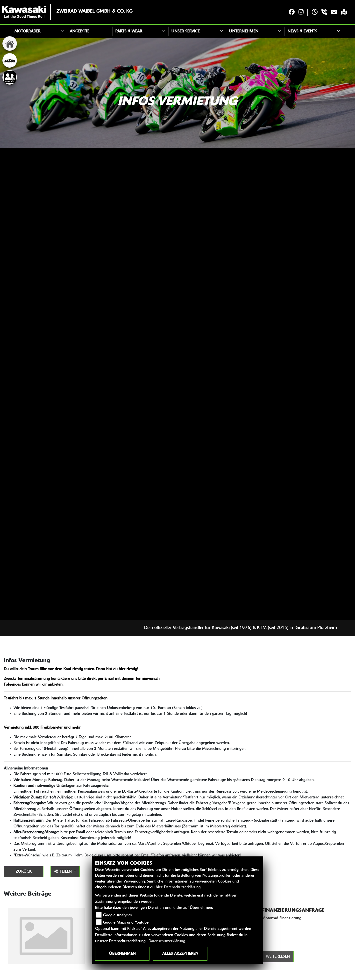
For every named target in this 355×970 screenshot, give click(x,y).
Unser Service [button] (185, 31)
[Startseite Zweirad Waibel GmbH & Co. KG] (24, 12)
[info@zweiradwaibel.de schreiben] (334, 12)
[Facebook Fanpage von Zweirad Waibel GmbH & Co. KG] (292, 12)
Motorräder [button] (27, 31)
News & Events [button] (302, 31)
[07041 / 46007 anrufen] (324, 12)
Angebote (79, 31)
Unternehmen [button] (243, 31)
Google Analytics (117, 915)
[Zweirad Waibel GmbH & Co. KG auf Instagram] (301, 12)
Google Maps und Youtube (126, 923)
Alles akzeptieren (180, 954)
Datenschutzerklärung (182, 887)
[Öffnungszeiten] (315, 12)
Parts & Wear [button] (128, 31)
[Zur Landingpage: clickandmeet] (9, 77)
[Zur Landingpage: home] (9, 43)
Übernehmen (122, 954)
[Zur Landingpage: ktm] (9, 60)
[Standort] (344, 12)
